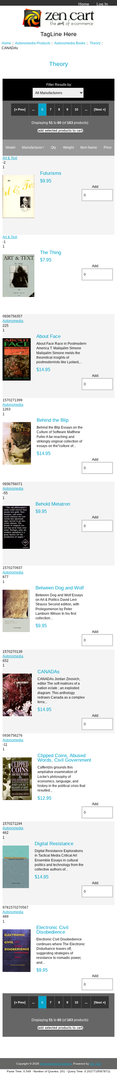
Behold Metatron (52, 504)
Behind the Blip (52, 420)
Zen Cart (95, 1063)
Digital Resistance (54, 843)
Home (83, 4)
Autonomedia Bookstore (56, 1063)
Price (108, 147)
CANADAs (48, 671)
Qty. (54, 147)
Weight (68, 147)
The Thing (50, 252)
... (33, 109)
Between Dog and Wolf (59, 588)
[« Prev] (20, 109)
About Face (48, 336)
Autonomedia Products (32, 43)
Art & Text (10, 158)
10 (76, 109)
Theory (95, 43)
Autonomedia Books (69, 43)
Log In (102, 4)
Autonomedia (13, 321)
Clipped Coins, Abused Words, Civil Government (64, 758)
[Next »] (100, 109)
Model (10, 147)
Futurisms (50, 173)
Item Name (88, 147)
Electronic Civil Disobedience (52, 930)
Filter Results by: (59, 84)
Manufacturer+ (33, 147)
